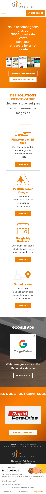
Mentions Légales (11, 447)
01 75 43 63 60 (37, 13)
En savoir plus (23, 375)
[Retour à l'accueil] (23, 454)
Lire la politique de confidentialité (12, 484)
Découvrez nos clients (23, 432)
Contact (24, 447)
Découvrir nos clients (23, 80)
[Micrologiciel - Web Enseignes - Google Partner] (23, 346)
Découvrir (23, 164)
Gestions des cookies (28, 444)
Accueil (13, 444)
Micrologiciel (36, 447)
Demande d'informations (23, 73)
